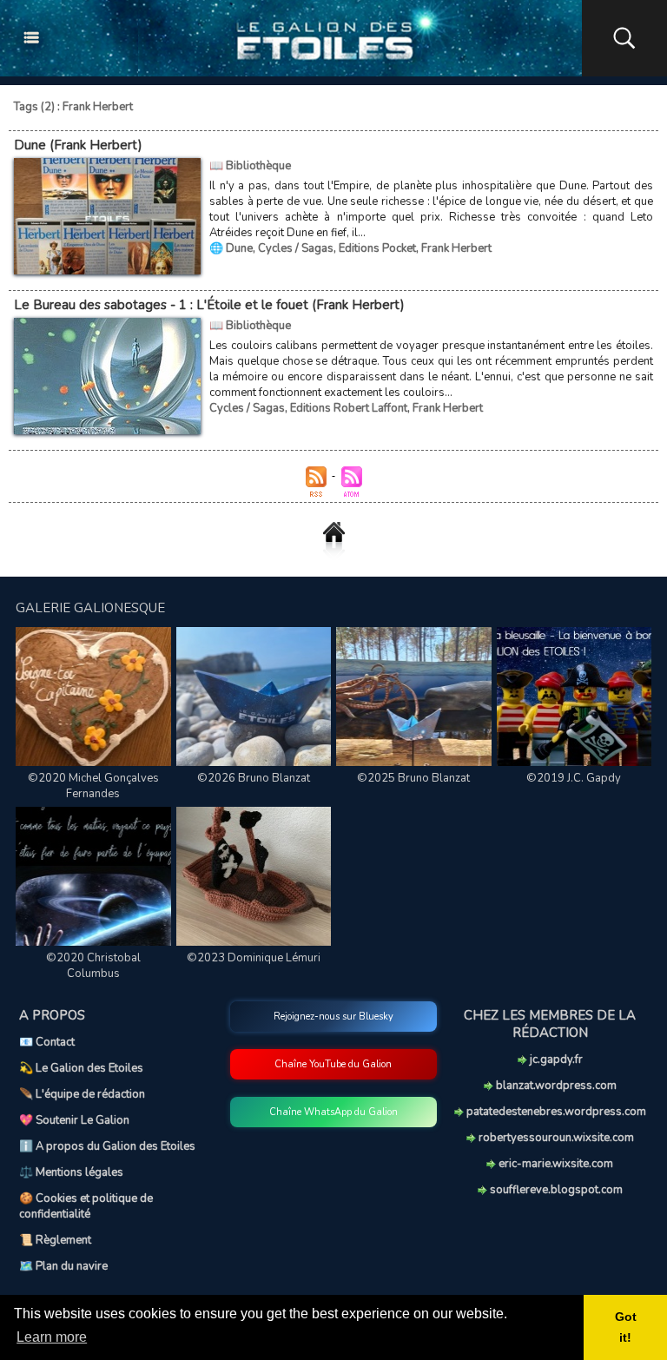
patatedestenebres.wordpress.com (555, 1111)
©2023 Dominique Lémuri (253, 958)
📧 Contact (47, 1042)
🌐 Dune (231, 248)
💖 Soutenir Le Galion (74, 1120)
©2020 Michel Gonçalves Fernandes (93, 786)
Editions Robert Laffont (348, 408)
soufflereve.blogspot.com (555, 1190)
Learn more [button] (52, 1337)
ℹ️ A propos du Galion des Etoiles (107, 1146)
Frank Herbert (456, 248)
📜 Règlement (55, 1240)
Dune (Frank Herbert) (78, 145)
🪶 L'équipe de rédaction (82, 1094)
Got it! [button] (626, 1327)
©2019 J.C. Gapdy (573, 778)
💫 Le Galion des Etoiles (81, 1068)
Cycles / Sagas (296, 248)
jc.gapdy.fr (555, 1059)
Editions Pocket (377, 248)
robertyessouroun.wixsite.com (555, 1137)
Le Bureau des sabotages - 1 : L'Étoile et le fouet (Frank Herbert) (209, 305)
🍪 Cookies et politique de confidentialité (86, 1206)
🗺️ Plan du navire (63, 1266)
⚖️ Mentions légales (71, 1172)
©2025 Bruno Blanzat (413, 778)
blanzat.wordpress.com (555, 1085)
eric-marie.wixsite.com (554, 1164)
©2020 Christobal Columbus (93, 965)
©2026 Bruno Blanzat (253, 778)
